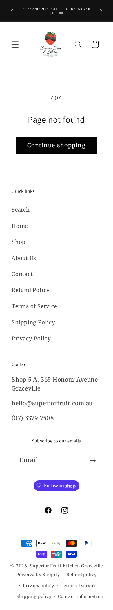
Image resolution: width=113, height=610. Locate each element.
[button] (15, 44)
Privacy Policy (31, 338)
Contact (22, 274)
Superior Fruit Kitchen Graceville (66, 566)
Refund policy (81, 574)
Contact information (80, 596)
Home (20, 226)
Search (21, 209)
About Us (24, 258)
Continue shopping (56, 145)
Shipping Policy (33, 322)
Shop (18, 242)
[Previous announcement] (12, 10)
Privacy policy (38, 585)
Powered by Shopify (38, 574)
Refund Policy (31, 290)
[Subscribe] (93, 460)
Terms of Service (34, 306)
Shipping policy (34, 596)
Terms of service (79, 585)
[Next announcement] (101, 10)
